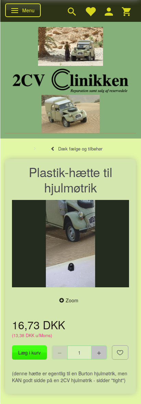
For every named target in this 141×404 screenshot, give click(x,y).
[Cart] (126, 11)
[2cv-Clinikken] (70, 80)
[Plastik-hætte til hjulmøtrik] (70, 244)
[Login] (109, 11)
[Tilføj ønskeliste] (120, 352)
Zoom (72, 300)
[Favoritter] (90, 11)
